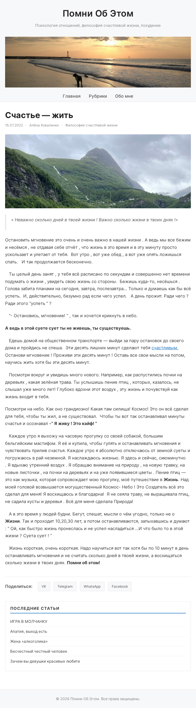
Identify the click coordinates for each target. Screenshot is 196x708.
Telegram (65, 586)
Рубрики (98, 96)
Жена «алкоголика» (29, 641)
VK (44, 586)
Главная (72, 96)
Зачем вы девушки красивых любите (45, 661)
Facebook (120, 586)
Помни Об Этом (98, 13)
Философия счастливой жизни (91, 125)
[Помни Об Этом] (98, 62)
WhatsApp (92, 586)
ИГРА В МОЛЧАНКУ (28, 621)
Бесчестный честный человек (38, 651)
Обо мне (124, 96)
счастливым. (165, 347)
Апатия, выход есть (28, 631)
